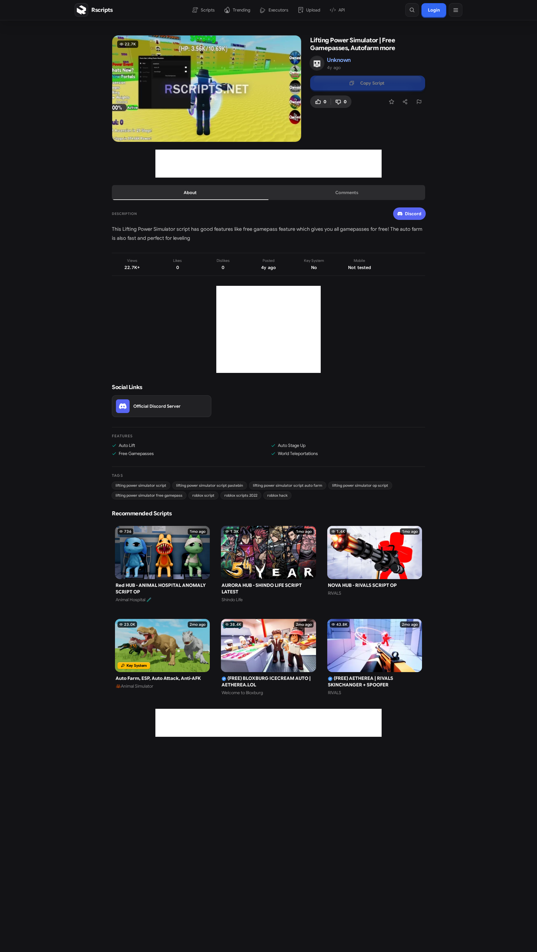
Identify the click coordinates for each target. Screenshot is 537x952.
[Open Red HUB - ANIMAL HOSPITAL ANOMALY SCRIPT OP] (162, 564)
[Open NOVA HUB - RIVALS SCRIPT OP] (374, 564)
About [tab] (190, 192)
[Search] (412, 10)
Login (434, 10)
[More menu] (455, 10)
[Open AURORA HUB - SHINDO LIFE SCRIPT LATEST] (268, 564)
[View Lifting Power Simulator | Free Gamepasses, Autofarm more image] (206, 88)
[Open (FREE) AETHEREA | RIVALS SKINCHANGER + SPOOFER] (374, 657)
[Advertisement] (268, 164)
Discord (413, 213)
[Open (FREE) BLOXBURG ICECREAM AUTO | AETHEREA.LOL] (268, 657)
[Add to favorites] (391, 101)
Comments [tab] (346, 192)
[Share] (405, 101)
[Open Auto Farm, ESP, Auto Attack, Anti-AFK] (162, 657)
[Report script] (419, 101)
